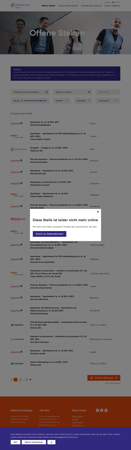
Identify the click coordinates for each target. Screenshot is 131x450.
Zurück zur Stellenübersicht (49, 234)
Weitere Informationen (34, 442)
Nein (15, 442)
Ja (51, 442)
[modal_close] (98, 212)
